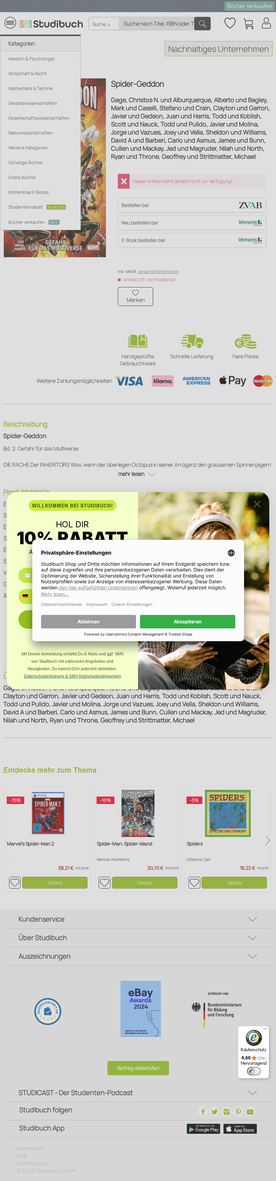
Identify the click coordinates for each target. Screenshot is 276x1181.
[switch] (254, 1071)
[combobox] (30, 596)
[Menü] (265, 1030)
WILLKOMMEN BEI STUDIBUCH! (72, 505)
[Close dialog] (257, 504)
